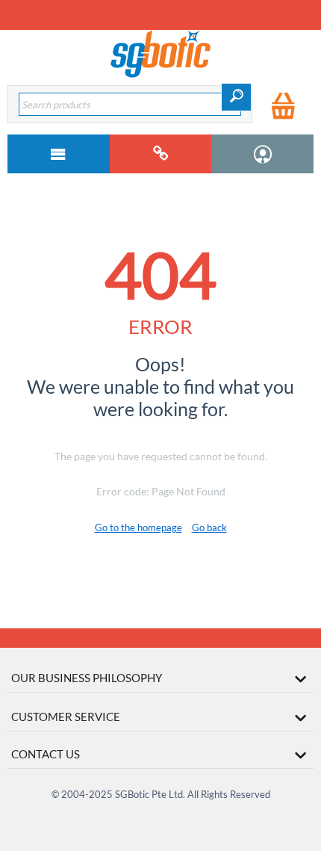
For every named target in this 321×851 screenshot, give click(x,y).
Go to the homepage (138, 527)
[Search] (236, 97)
